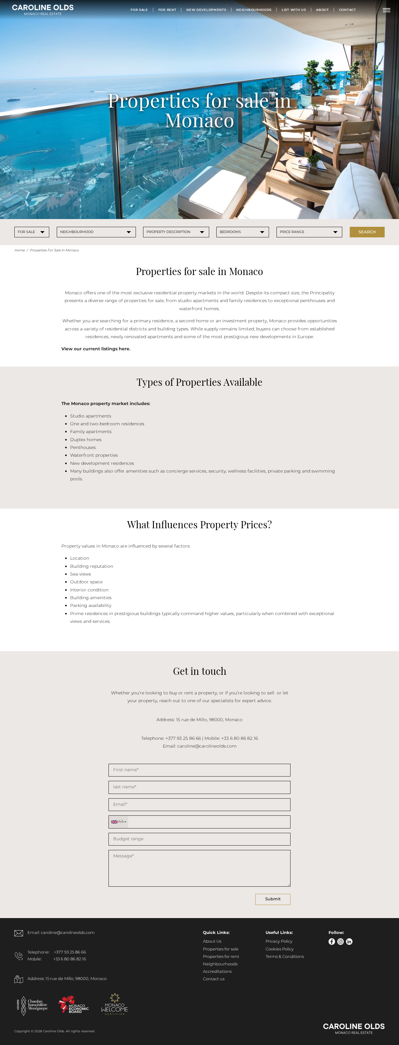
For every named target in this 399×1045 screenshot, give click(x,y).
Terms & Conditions (285, 957)
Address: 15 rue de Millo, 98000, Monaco (67, 979)
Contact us (213, 979)
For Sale (139, 10)
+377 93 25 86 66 (70, 952)
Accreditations (217, 972)
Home (19, 250)
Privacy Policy (279, 942)
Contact (347, 10)
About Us (212, 942)
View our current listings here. (95, 349)
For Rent (167, 10)
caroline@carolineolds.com (207, 746)
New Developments (206, 10)
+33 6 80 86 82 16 (69, 959)
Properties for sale (220, 949)
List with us (294, 10)
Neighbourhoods (254, 10)
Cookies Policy (280, 949)
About (322, 10)
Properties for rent (221, 957)
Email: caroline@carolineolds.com (61, 933)
